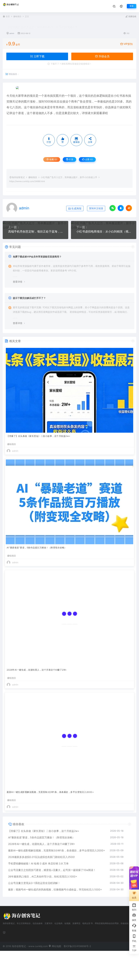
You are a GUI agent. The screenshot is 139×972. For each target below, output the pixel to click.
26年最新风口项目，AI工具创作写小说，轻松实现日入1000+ (42, 876)
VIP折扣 (128, 43)
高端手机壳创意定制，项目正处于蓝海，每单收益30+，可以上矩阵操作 (35, 231)
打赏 (70, 159)
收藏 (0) (53, 159)
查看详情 (17, 281)
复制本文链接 (96, 208)
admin (11, 33)
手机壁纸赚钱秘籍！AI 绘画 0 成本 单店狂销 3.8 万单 (38, 863)
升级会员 (103, 56)
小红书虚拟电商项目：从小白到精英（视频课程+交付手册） (103, 231)
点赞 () (89, 159)
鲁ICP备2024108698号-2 (77, 946)
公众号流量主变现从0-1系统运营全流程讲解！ (34, 882)
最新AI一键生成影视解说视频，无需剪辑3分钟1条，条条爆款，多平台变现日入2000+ (50, 792)
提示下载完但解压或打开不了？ (29, 298)
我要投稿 (132, 16)
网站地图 (56, 946)
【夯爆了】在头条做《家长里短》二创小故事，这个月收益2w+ (38, 436)
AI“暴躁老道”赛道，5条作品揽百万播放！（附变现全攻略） (37, 547)
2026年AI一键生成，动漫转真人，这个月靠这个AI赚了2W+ (37, 669)
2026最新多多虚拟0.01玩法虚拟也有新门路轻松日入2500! (41, 856)
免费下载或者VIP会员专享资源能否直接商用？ (37, 256)
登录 (132, 6)
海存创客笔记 (18, 177)
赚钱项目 (17, 16)
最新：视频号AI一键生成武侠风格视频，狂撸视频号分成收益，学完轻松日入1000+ (55, 889)
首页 (8, 16)
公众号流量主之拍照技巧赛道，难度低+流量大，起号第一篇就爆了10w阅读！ (52, 869)
